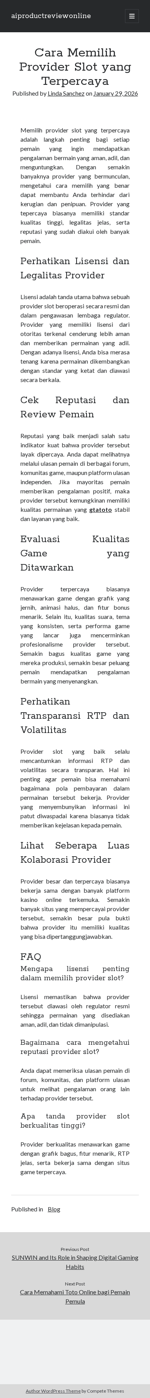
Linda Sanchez (66, 93)
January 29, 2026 (115, 93)
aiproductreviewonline (51, 16)
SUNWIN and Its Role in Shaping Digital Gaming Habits (75, 1262)
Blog (54, 1209)
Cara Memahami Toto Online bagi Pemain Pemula (75, 1296)
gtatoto (100, 509)
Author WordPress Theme (53, 1391)
